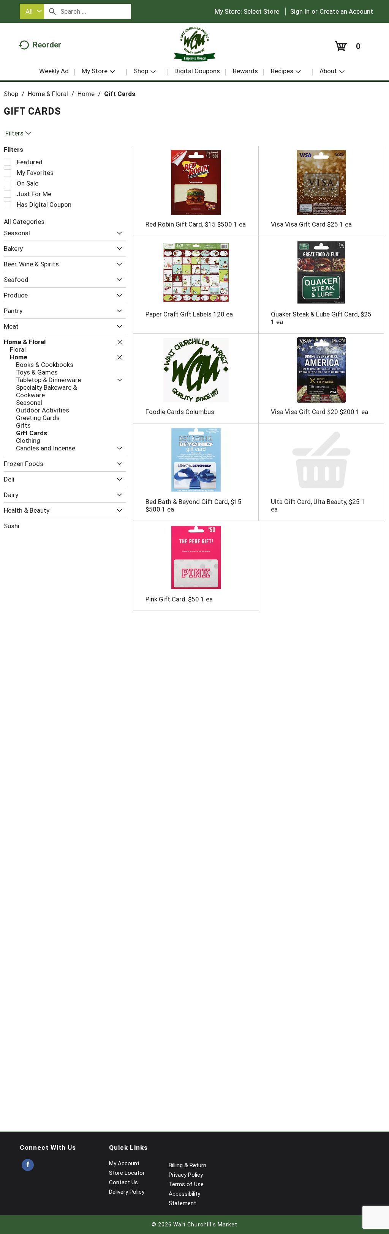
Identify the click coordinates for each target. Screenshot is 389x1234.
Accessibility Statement (184, 1198)
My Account (124, 1163)
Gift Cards (119, 94)
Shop (11, 94)
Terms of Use (186, 1184)
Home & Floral (48, 94)
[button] (117, 233)
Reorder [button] (47, 44)
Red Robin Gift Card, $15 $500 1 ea (195, 224)
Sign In (300, 11)
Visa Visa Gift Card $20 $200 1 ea (319, 412)
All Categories (24, 221)
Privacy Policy (186, 1174)
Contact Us (123, 1182)
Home (86, 94)
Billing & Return (187, 1165)
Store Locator (127, 1172)
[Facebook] (28, 1165)
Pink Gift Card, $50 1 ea (179, 599)
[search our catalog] (52, 11)
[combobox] (32, 11)
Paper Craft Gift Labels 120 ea (189, 314)
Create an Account (346, 11)
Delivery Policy (126, 1191)
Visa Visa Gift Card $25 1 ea (311, 224)
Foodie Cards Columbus (179, 412)
